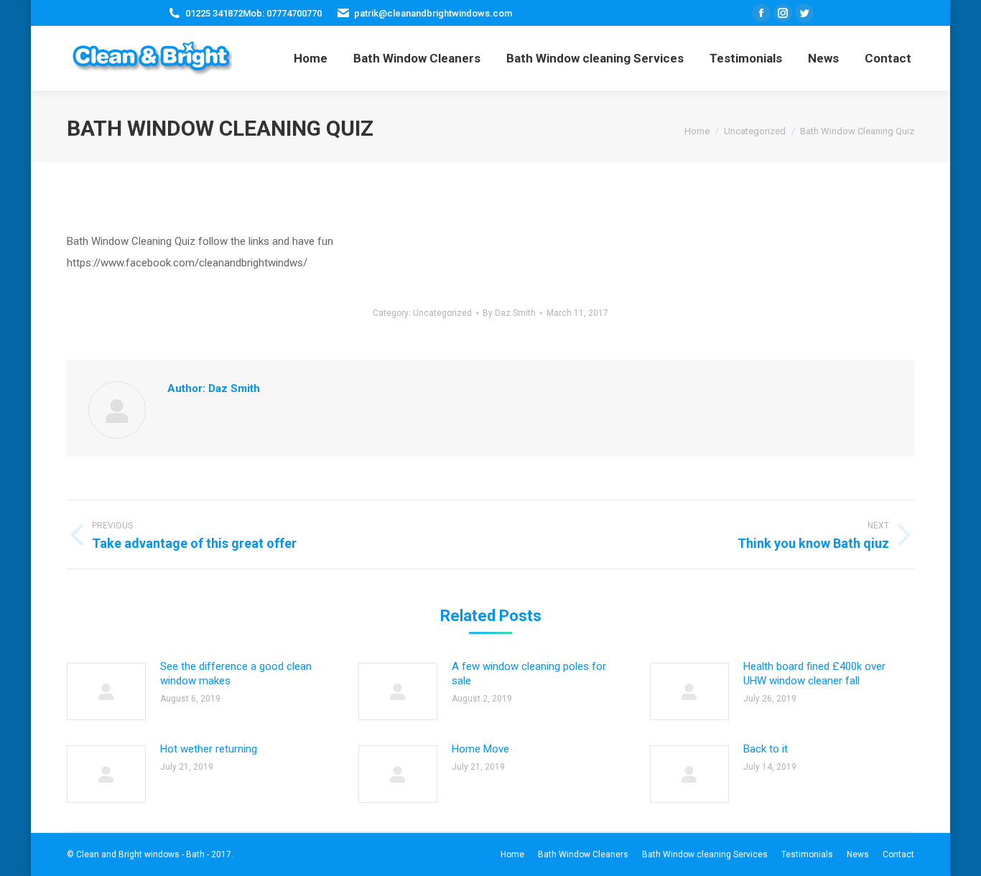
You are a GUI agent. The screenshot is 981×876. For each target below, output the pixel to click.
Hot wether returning (208, 748)
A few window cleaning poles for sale (529, 673)
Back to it (765, 748)
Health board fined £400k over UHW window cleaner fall (814, 673)
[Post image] (106, 691)
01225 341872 (214, 13)
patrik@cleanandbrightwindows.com (433, 13)
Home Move (480, 748)
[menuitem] (310, 58)
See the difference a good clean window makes (236, 673)
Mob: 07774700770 (282, 13)
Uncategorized (442, 313)
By (509, 313)
